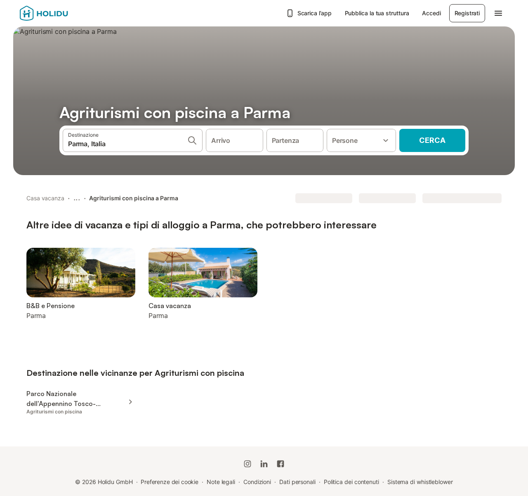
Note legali (221, 481)
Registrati (467, 13)
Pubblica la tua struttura (377, 13)
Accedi (431, 13)
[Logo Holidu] (60, 13)
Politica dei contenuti (351, 481)
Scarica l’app (314, 13)
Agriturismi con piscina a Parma (133, 198)
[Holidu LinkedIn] (264, 463)
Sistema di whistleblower (420, 481)
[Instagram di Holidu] (247, 463)
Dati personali (297, 481)
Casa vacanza (45, 198)
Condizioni (257, 481)
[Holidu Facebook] (280, 463)
